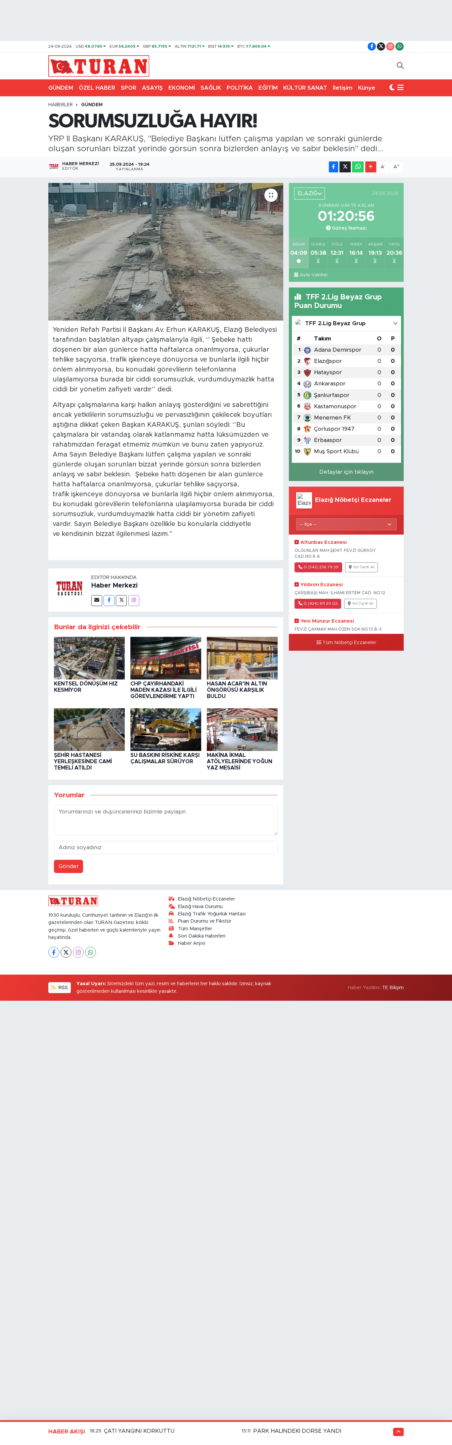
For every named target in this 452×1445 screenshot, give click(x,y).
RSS (62, 987)
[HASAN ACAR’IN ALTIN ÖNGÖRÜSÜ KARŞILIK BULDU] (242, 658)
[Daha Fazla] (370, 166)
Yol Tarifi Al (363, 567)
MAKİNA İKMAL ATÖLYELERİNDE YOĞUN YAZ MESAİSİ (239, 761)
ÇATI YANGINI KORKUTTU (139, 1431)
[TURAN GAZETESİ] (98, 65)
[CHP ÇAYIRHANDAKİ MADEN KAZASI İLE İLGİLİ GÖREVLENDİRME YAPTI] (165, 658)
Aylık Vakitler (314, 275)
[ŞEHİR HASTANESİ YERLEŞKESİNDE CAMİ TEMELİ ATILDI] (89, 729)
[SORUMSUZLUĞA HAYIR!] (166, 252)
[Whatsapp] (90, 952)
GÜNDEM (60, 88)
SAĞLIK (211, 88)
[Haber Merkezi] (70, 589)
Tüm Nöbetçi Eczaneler (349, 642)
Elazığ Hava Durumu (200, 906)
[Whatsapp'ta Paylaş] (358, 166)
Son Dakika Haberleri (201, 936)
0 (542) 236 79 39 (321, 567)
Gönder (69, 866)
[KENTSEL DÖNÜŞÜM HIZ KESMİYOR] (89, 658)
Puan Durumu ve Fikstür (204, 921)
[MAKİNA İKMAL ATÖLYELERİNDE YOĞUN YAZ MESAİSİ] (242, 729)
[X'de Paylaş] (345, 166)
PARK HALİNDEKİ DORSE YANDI (297, 1431)
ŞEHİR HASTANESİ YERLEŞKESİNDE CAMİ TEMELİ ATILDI (83, 761)
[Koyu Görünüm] (392, 88)
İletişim (342, 88)
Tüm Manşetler (195, 928)
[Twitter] (121, 600)
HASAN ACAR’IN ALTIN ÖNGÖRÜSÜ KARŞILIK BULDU (237, 690)
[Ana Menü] (400, 88)
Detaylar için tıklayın (346, 472)
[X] (66, 952)
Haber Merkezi (114, 585)
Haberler (60, 105)
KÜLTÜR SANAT (305, 88)
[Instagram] (133, 600)
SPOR (128, 88)
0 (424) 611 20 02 (321, 603)
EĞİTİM (268, 88)
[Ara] (400, 66)
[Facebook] (109, 600)
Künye (366, 88)
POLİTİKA (240, 88)
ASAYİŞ (152, 88)
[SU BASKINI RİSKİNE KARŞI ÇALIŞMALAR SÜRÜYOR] (165, 729)
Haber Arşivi (191, 943)
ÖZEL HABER (97, 88)
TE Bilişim (393, 987)
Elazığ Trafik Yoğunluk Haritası (212, 913)
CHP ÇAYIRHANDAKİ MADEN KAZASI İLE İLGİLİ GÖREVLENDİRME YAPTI (163, 690)
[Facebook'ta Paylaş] (333, 166)
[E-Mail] (96, 600)
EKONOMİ (181, 88)
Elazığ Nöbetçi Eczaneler (206, 899)
